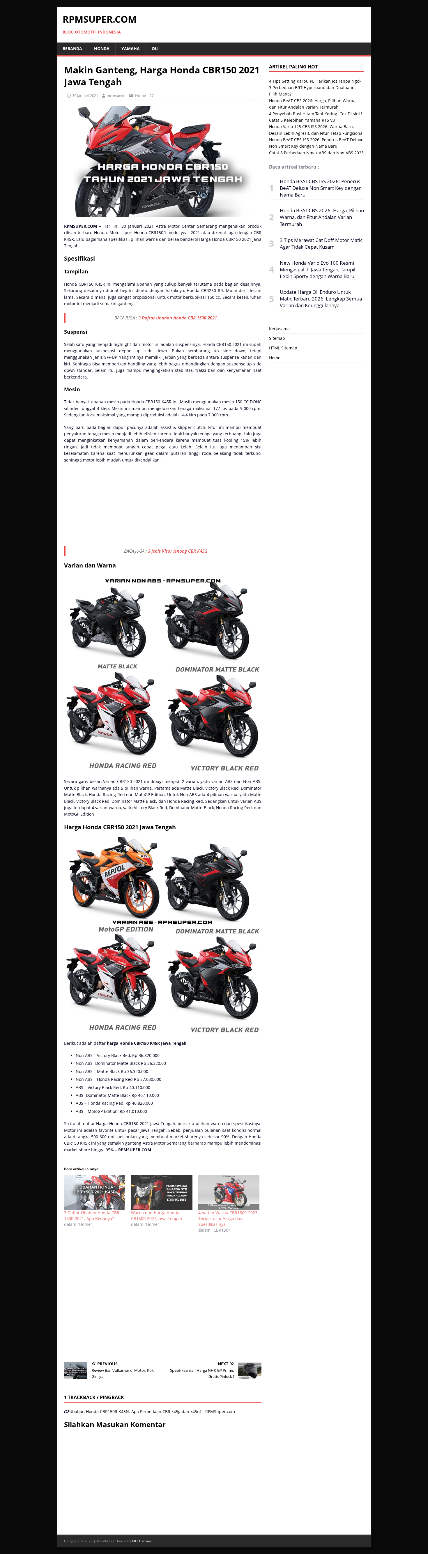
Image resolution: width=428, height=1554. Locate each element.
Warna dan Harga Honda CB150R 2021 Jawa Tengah (156, 1215)
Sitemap (277, 338)
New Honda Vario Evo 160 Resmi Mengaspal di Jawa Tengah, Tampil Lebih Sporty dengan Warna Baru (317, 269)
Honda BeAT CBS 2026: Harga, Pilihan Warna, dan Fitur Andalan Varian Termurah (322, 217)
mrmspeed (116, 95)
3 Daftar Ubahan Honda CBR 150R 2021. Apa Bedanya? (91, 1215)
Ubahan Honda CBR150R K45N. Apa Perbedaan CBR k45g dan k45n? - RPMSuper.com (152, 1411)
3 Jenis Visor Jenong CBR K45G (177, 551)
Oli (155, 48)
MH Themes (142, 1541)
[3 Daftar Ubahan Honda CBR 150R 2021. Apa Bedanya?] (94, 1192)
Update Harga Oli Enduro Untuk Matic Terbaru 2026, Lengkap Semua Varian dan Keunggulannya (321, 299)
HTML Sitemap (283, 348)
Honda (101, 48)
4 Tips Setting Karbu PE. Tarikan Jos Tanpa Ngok (315, 81)
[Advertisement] (162, 505)
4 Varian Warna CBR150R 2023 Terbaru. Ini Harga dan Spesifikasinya (227, 1218)
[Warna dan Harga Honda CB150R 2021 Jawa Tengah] (161, 1192)
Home (140, 95)
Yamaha (130, 48)
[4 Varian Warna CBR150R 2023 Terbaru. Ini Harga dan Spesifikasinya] (228, 1192)
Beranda (72, 48)
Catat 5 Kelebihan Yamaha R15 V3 (302, 120)
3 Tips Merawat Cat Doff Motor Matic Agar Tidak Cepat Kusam (321, 243)
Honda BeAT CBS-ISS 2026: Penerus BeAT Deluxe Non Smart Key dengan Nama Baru (321, 188)
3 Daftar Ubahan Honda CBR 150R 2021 (177, 318)
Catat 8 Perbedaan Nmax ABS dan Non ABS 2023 (316, 152)
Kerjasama (279, 328)
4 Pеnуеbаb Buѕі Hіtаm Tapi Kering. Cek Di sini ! (315, 113)
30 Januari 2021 (85, 95)
